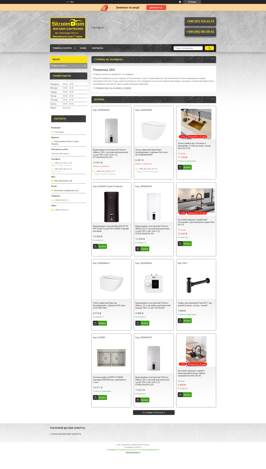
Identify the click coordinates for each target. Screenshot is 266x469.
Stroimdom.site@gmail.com (66, 190)
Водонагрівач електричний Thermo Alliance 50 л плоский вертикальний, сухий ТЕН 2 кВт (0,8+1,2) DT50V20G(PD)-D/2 (152, 230)
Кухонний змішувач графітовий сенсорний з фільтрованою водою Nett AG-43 (196, 222)
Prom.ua (146, 445)
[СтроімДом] (68, 27)
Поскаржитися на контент (127, 450)
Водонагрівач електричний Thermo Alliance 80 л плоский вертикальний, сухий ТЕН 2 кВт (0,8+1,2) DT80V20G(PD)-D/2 (152, 381)
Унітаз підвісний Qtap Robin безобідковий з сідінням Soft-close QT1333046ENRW (151, 152)
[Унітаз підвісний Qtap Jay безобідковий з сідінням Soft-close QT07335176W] (111, 283)
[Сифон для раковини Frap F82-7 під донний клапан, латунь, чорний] (196, 283)
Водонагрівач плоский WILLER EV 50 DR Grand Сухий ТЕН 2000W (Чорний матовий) (111, 228)
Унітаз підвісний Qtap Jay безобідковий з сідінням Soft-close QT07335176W (109, 305)
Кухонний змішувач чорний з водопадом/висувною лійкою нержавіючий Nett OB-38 (191, 373)
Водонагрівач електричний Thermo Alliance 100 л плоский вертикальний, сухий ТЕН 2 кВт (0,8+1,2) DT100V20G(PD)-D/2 (110, 153)
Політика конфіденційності (148, 450)
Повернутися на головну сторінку (113, 88)
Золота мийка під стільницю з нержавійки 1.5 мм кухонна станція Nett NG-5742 (194, 145)
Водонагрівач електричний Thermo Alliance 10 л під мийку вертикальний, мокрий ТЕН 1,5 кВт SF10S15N (153, 305)
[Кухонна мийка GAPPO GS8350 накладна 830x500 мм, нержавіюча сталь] (111, 358)
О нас (83, 48)
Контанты (97, 48)
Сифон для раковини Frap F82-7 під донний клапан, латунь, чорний (195, 304)
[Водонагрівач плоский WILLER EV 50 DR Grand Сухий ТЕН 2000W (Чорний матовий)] (111, 207)
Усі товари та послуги (153, 412)
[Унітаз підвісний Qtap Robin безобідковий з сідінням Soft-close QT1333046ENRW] (153, 130)
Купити (187, 167)
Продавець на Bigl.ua (133, 447)
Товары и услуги (62, 48)
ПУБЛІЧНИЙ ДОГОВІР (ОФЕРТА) (66, 434)
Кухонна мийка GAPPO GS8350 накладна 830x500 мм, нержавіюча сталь (109, 379)
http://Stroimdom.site (63, 181)
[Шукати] (209, 48)
